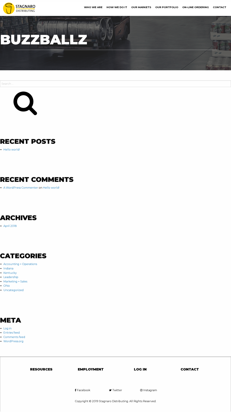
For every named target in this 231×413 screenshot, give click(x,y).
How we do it (117, 7)
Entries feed (11, 332)
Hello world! (11, 149)
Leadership (10, 277)
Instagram (150, 390)
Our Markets (141, 7)
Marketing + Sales (15, 281)
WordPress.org (13, 341)
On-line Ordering (195, 7)
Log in (7, 328)
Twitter (117, 390)
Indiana (8, 268)
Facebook (83, 390)
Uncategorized (13, 290)
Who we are (93, 7)
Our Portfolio (166, 7)
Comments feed (14, 337)
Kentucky (10, 272)
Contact (219, 7)
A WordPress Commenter (20, 187)
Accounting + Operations (20, 264)
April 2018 (10, 226)
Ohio (6, 285)
